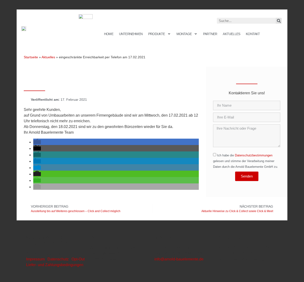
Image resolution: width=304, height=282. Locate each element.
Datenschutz (58, 259)
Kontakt (253, 34)
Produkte (156, 34)
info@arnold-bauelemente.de (179, 259)
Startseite (31, 57)
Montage (184, 34)
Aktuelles (231, 34)
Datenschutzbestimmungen (253, 155)
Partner (210, 34)
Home (108, 34)
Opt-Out (78, 259)
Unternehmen (130, 34)
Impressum (35, 259)
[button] (37, 142)
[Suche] (279, 21)
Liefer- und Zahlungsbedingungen (54, 265)
